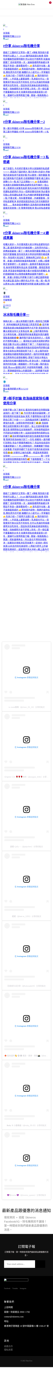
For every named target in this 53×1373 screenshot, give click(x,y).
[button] (49, 4)
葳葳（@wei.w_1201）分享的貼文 (26, 916)
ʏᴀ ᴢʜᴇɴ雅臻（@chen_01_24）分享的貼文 (26, 707)
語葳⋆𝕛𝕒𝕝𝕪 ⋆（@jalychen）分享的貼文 (26, 846)
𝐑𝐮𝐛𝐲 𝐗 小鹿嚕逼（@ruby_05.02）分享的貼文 (26, 1125)
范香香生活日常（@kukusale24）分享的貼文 (26, 986)
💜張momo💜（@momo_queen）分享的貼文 (26, 1195)
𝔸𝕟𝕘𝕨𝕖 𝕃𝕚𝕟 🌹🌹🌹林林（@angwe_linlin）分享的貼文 (28, 777)
